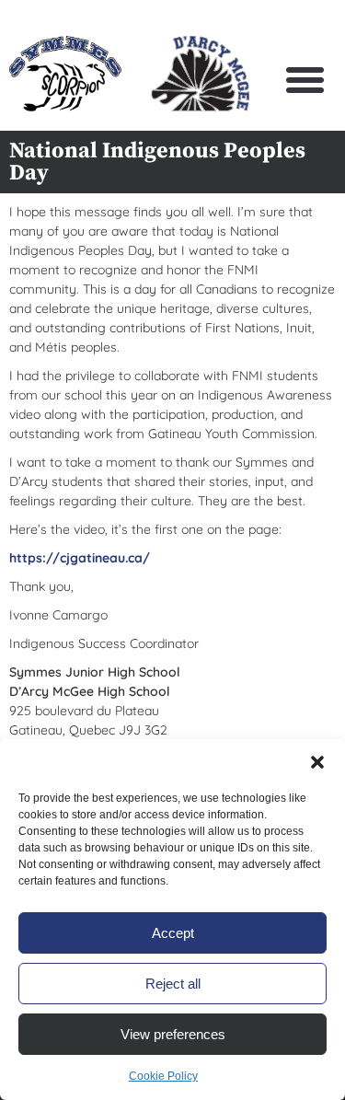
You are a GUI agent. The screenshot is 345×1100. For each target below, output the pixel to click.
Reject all (173, 983)
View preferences (173, 1034)
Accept (173, 933)
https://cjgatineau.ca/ (79, 558)
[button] (317, 762)
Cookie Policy (163, 1076)
